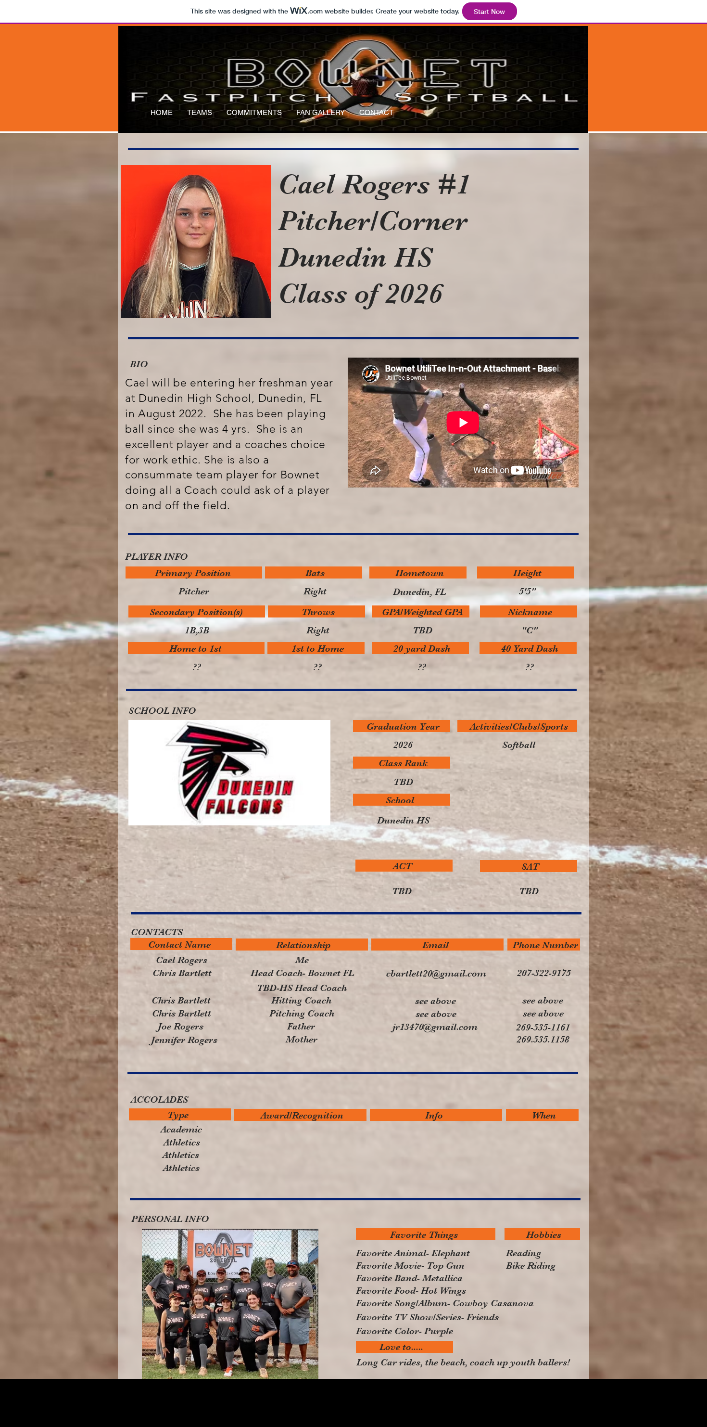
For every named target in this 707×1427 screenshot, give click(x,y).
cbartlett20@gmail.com (436, 973)
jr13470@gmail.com (435, 1026)
